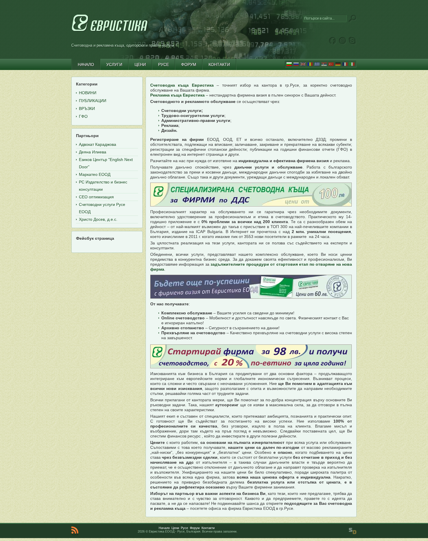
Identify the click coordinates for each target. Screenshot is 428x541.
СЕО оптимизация (96, 197)
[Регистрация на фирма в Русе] (251, 356)
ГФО (83, 116)
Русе (184, 528)
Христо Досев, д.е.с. (98, 219)
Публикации (92, 100)
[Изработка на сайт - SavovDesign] (353, 531)
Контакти (208, 528)
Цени (175, 528)
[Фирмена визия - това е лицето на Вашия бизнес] (251, 287)
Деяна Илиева (92, 152)
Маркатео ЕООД (94, 174)
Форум (195, 528)
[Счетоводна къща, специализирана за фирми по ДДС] (251, 194)
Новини (87, 92)
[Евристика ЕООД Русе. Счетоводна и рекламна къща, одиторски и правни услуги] (109, 31)
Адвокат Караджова (97, 144)
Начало (164, 528)
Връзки (87, 108)
